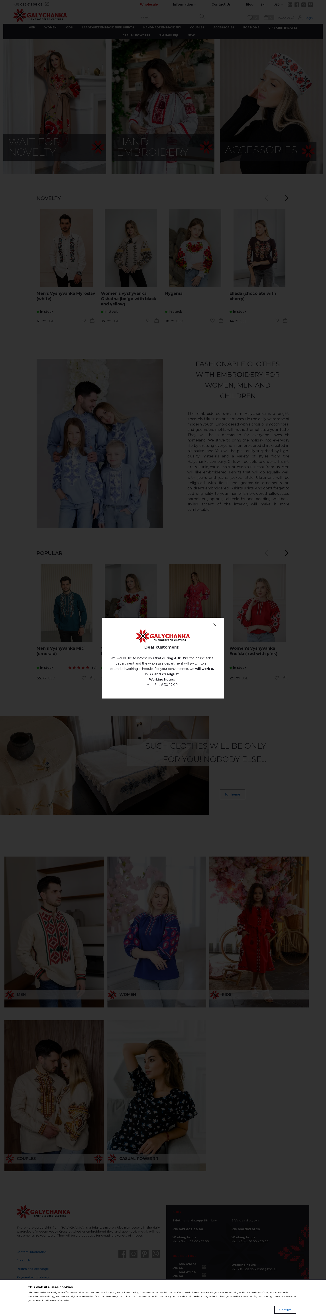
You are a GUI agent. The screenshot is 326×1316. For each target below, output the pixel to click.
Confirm (285, 1310)
